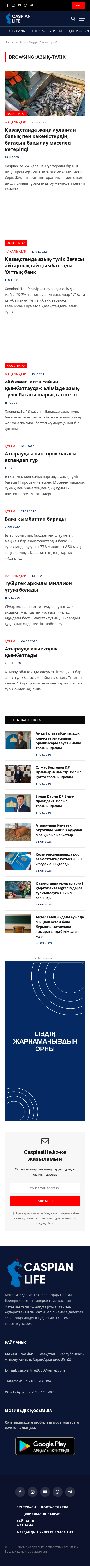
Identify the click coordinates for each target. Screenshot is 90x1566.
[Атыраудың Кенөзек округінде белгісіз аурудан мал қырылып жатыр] (18, 832)
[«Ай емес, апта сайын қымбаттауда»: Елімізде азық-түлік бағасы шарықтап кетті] (45, 345)
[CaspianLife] (35, 18)
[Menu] (82, 18)
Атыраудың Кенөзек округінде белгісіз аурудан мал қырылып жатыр (59, 830)
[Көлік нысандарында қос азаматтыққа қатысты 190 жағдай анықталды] (18, 861)
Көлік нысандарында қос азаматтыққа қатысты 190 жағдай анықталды (59, 859)
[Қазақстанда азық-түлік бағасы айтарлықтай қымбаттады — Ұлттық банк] (45, 223)
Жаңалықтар (16, 113)
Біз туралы (15, 31)
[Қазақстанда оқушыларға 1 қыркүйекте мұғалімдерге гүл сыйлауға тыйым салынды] (18, 890)
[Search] (73, 18)
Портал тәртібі (47, 31)
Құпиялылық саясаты (43, 1514)
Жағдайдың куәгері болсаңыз (45, 1532)
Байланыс (26, 1521)
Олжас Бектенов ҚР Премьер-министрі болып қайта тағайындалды (59, 772)
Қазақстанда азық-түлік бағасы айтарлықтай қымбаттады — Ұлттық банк (44, 265)
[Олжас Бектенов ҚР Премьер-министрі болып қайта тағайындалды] (18, 774)
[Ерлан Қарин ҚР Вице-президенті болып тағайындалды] (18, 803)
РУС (78, 5)
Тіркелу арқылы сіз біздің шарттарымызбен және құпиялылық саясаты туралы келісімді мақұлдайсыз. (46, 1218)
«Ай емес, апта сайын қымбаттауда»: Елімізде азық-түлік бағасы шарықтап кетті (42, 388)
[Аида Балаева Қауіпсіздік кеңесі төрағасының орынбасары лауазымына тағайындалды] (18, 740)
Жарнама (25, 1525)
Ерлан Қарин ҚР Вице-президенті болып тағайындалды (55, 801)
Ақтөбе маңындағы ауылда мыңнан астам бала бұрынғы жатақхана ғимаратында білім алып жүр (60, 926)
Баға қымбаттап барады (35, 519)
